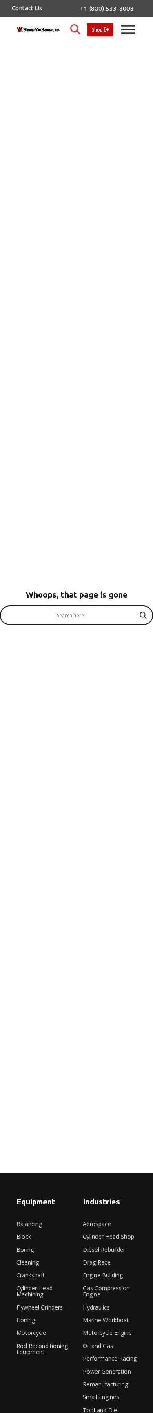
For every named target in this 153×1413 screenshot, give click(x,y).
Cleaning (27, 1262)
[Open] (128, 29)
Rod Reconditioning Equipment (42, 1349)
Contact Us (27, 7)
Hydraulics (96, 1307)
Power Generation (107, 1371)
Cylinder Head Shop (108, 1236)
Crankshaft (30, 1275)
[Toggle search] (75, 30)
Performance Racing (110, 1358)
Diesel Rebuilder (104, 1249)
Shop (97, 29)
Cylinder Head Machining (34, 1291)
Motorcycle (31, 1332)
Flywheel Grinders (39, 1307)
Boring (25, 1249)
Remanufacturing (105, 1384)
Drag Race (97, 1262)
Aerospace (97, 1224)
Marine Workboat (106, 1320)
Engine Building (103, 1275)
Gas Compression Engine (106, 1291)
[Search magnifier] (143, 615)
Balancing (29, 1224)
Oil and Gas (98, 1346)
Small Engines (101, 1397)
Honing (25, 1320)
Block (23, 1236)
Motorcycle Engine (107, 1332)
